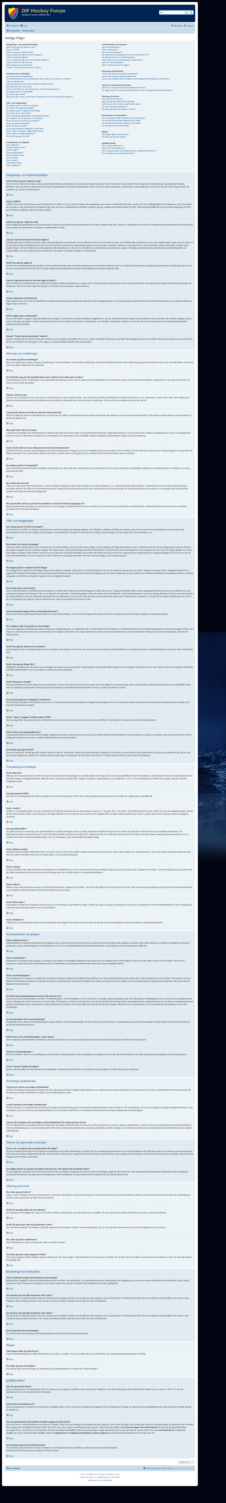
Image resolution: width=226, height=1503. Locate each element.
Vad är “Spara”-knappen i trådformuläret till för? (25, 131)
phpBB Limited (78, 1389)
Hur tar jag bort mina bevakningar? (116, 126)
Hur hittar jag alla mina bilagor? (114, 137)
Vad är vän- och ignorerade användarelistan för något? (123, 88)
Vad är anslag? (12, 158)
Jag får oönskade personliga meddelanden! (119, 76)
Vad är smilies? (12, 150)
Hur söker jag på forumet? (112, 99)
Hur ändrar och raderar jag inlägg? (20, 108)
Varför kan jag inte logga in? (17, 57)
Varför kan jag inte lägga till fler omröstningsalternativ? (27, 116)
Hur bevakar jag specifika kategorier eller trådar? (121, 120)
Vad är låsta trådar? (14, 163)
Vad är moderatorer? (110, 50)
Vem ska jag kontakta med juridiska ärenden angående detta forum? (129, 151)
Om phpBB (29, 1392)
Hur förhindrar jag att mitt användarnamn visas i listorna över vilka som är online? (38, 79)
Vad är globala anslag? (15, 155)
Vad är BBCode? (13, 145)
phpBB (89, 1474)
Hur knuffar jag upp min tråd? (18, 136)
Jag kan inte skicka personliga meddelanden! (120, 74)
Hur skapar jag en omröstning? (18, 113)
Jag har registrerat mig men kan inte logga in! (24, 55)
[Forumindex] (13, 13)
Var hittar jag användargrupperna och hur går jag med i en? (125, 55)
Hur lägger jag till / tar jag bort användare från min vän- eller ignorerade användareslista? (137, 90)
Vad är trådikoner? (13, 165)
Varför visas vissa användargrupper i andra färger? (122, 60)
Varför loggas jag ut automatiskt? (19, 65)
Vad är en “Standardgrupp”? (113, 62)
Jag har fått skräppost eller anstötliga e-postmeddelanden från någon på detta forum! (135, 79)
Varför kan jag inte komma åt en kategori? (23, 121)
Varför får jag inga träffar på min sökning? (118, 102)
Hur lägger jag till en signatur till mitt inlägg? (23, 111)
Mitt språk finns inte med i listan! (19, 87)
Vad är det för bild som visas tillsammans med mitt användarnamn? (33, 89)
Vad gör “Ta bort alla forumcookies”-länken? (23, 68)
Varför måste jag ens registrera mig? (20, 47)
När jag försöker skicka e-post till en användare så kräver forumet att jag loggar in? (39, 97)
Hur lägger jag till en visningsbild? (19, 92)
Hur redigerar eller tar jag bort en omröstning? (24, 118)
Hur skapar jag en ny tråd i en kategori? (22, 105)
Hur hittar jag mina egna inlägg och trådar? (119, 109)
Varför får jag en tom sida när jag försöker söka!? (121, 104)
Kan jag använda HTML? (16, 147)
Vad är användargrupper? (112, 52)
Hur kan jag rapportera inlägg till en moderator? (25, 129)
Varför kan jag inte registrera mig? (19, 52)
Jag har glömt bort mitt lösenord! (19, 62)
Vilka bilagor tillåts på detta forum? (115, 134)
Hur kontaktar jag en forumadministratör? (118, 153)
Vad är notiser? (12, 160)
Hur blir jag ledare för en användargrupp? (118, 57)
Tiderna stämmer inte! (15, 81)
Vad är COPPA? (12, 50)
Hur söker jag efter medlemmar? (115, 107)
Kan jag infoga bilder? (14, 153)
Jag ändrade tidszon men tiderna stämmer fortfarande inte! (29, 84)
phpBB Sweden (103, 1477)
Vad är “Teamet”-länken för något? (115, 65)
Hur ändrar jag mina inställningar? (19, 76)
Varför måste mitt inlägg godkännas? (20, 134)
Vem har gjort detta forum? (112, 146)
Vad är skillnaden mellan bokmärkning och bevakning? (123, 118)
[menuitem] (23, 26)
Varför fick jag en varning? (16, 126)
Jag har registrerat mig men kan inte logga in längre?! (27, 60)
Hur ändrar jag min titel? (15, 94)
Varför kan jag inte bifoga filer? (18, 123)
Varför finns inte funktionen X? (114, 148)
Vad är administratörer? (111, 47)
